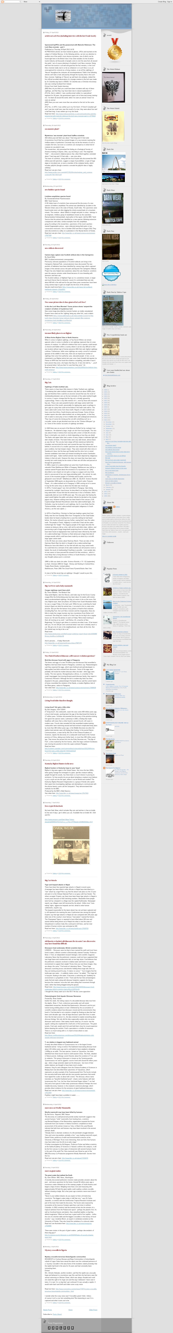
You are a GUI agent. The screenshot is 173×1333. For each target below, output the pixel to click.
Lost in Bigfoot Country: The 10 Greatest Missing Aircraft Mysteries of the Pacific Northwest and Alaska (117, 688)
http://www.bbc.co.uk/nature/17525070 (75, 1158)
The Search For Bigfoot (113, 768)
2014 (105, 415)
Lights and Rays (119, 755)
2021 (105, 400)
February (108, 487)
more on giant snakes (53, 1171)
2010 (105, 493)
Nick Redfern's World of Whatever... (117, 708)
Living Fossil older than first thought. (59, 700)
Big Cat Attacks (51, 880)
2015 (105, 413)
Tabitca (118, 506)
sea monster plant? (52, 129)
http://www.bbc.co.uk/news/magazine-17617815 (72, 793)
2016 (105, 411)
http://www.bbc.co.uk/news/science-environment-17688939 (76, 688)
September (109, 428)
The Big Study (110, 739)
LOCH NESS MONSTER (113, 670)
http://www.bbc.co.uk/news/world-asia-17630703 (72, 928)
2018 (105, 407)
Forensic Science (111, 268)
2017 (105, 409)
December (109, 422)
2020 (105, 402)
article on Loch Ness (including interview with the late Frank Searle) (70, 36)
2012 (105, 420)
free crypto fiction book (54, 806)
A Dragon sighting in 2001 (120, 574)
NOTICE (117, 726)
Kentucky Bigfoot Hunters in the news (59, 764)
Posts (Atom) (57, 1314)
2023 (105, 396)
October (108, 426)
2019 (105, 405)
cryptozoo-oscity (63, 11)
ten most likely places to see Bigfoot (58, 333)
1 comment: (65, 575)
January (108, 489)
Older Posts (93, 1310)
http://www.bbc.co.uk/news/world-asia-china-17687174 (63, 643)
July (107, 432)
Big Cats (48, 382)
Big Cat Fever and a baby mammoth (58, 586)
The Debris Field (111, 753)
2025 (105, 392)
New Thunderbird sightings (120, 631)
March (108, 485)
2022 (105, 398)
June (107, 435)
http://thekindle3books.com (112, 375)
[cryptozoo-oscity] (109, 284)
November (109, 424)
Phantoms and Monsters (113, 694)
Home (70, 1310)
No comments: (66, 118)
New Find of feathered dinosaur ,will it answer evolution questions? (70, 656)
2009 (105, 496)
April (107, 439)
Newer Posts (47, 1310)
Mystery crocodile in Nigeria (56, 1250)
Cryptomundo (110, 684)
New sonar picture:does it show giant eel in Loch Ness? (65, 302)
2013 (105, 417)
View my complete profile (109, 536)
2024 (105, 394)
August (108, 430)
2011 (105, 491)
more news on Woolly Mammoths (57, 1108)
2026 (105, 390)
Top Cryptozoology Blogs (111, 273)
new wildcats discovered (54, 248)
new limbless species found (55, 190)
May (107, 437)
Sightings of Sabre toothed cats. (122, 588)
